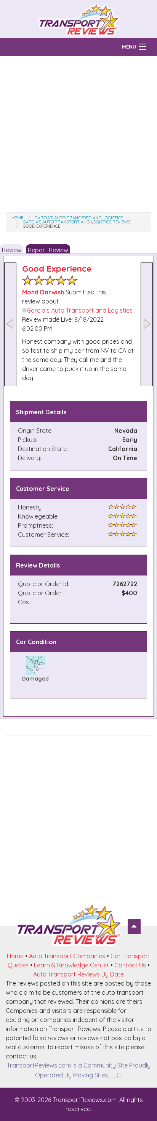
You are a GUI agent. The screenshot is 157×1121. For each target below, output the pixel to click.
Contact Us (130, 965)
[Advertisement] (78, 134)
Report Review (48, 250)
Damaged (35, 678)
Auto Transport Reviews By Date (78, 974)
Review (11, 250)
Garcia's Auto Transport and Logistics (80, 310)
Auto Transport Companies (67, 956)
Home (15, 956)
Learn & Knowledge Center (71, 965)
